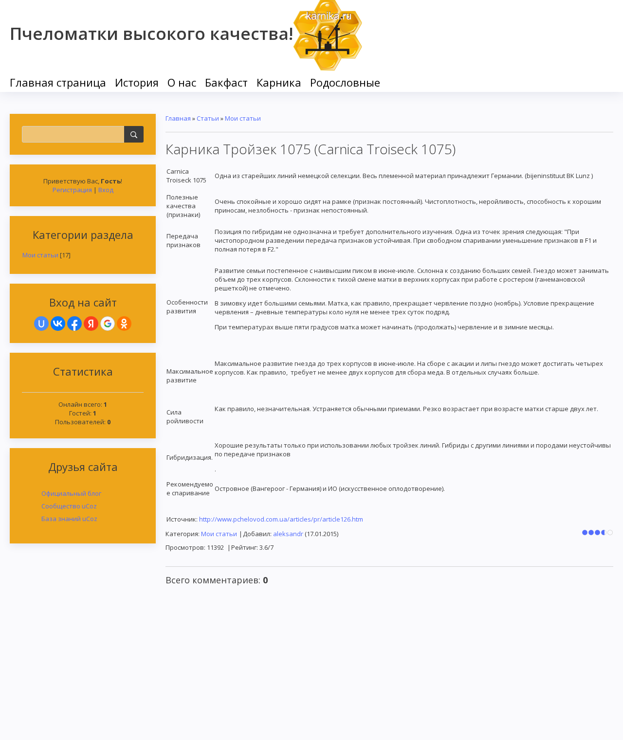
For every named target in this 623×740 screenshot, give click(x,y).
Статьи (208, 118)
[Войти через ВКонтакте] (58, 323)
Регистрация (72, 189)
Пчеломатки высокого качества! (151, 33)
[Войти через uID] (41, 323)
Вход (105, 189)
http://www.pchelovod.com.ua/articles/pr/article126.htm (281, 519)
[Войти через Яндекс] (91, 323)
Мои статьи (40, 255)
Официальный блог (71, 493)
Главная (178, 118)
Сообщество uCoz (69, 506)
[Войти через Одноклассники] (124, 323)
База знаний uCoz (69, 518)
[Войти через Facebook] (74, 323)
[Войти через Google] (107, 323)
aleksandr (288, 533)
